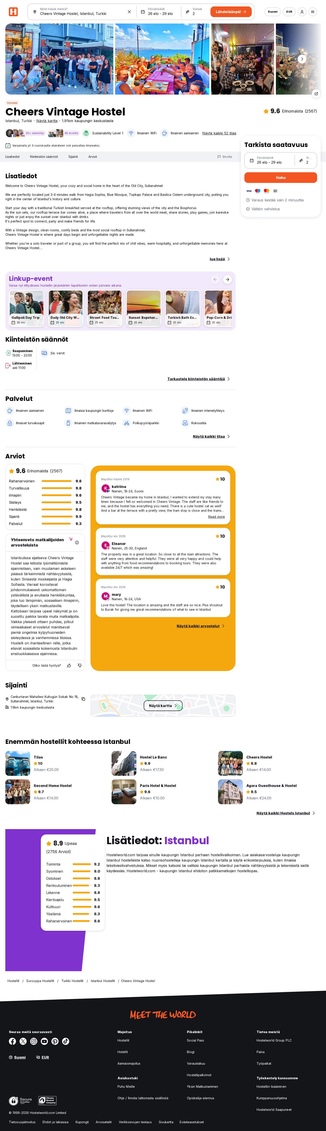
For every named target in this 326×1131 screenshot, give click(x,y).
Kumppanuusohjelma (272, 1098)
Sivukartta (166, 1122)
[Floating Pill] (302, 59)
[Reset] (129, 11)
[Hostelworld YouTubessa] (44, 1041)
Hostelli (12, 103)
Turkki (26, 121)
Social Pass (195, 1040)
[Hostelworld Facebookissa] (12, 1041)
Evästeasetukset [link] (192, 1122)
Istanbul (12, 121)
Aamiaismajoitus (129, 1063)
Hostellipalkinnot (199, 1075)
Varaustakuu (196, 1063)
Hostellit (123, 1040)
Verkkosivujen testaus (135, 1122)
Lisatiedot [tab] (12, 156)
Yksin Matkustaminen (202, 1086)
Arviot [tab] (92, 156)
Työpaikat (264, 1063)
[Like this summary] (69, 665)
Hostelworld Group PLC (274, 1040)
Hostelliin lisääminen (271, 1086)
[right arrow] (227, 279)
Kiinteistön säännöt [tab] (44, 156)
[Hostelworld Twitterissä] (23, 1041)
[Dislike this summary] (79, 665)
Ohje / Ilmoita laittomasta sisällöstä (143, 1098)
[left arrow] (215, 279)
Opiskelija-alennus (200, 1098)
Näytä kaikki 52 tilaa (219, 133)
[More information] (77, 542)
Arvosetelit (104, 1122)
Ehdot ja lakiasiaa (56, 1122)
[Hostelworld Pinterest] (55, 1041)
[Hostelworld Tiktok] (65, 1041)
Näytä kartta (46, 121)
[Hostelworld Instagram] (33, 1041)
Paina (261, 1052)
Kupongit (82, 1122)
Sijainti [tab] (73, 156)
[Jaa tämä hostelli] (316, 93)
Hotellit (123, 1052)
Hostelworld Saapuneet (274, 1109)
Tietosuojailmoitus (22, 1122)
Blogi (190, 1052)
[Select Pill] (302, 11)
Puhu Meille (126, 1086)
